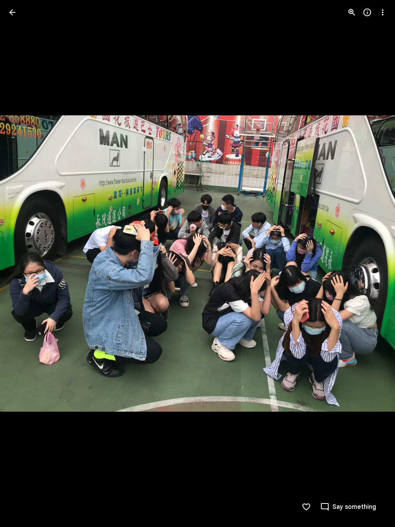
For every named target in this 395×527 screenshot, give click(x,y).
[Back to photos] (12, 12)
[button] (21, 263)
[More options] (382, 12)
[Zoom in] (352, 12)
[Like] (306, 507)
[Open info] (367, 12)
